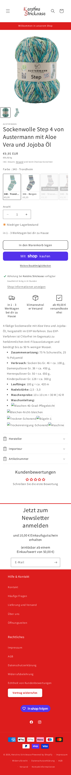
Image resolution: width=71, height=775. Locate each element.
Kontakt (13, 587)
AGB (10, 656)
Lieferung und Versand (22, 605)
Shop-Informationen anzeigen (26, 286)
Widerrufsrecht (20, 760)
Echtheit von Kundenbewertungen (30, 683)
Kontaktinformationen (43, 766)
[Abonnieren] (55, 562)
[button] (8, 11)
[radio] (12, 187)
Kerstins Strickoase (21, 754)
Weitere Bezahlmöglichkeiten (35, 265)
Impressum (15, 647)
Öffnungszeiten (17, 622)
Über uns (14, 614)
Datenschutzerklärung (22, 665)
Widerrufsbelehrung (21, 674)
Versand (19, 162)
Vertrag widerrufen (25, 693)
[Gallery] (35, 77)
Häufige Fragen (17, 596)
